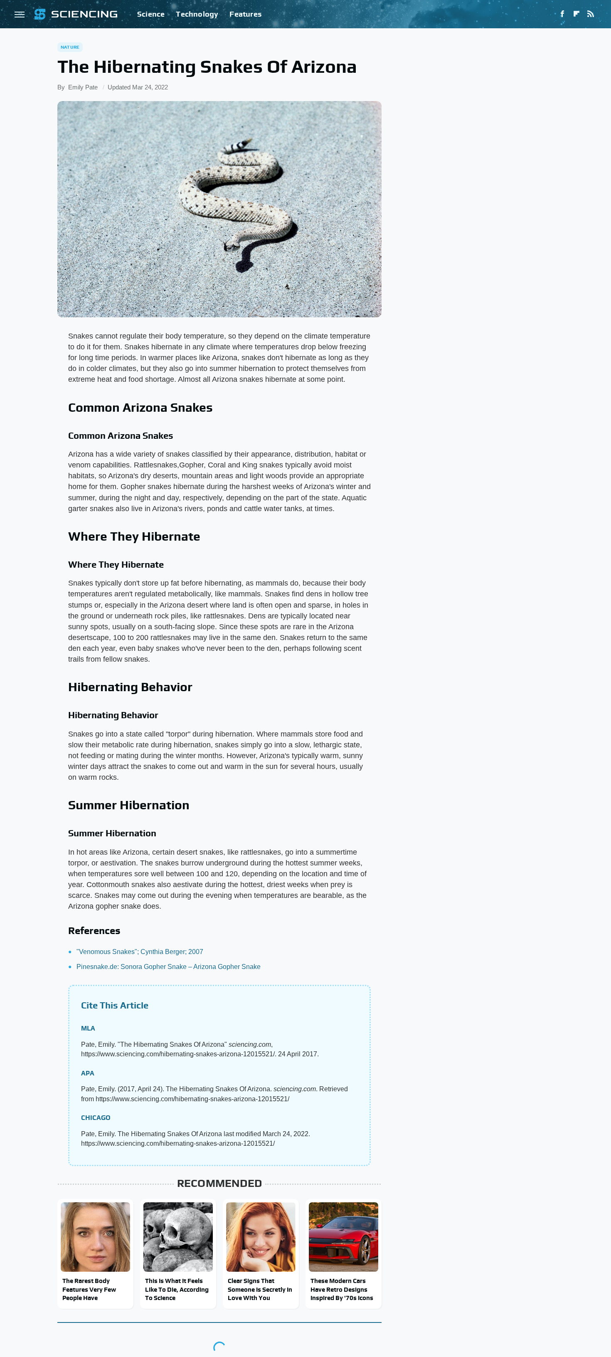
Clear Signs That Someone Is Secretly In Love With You (260, 1289)
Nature (70, 46)
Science (151, 14)
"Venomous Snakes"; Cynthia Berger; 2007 (139, 951)
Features (245, 14)
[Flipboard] (576, 14)
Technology (197, 14)
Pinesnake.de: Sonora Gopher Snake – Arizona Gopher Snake (168, 966)
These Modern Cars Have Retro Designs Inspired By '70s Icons (341, 1289)
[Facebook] (562, 14)
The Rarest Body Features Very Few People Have (89, 1289)
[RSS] (590, 14)
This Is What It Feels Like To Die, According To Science (177, 1289)
